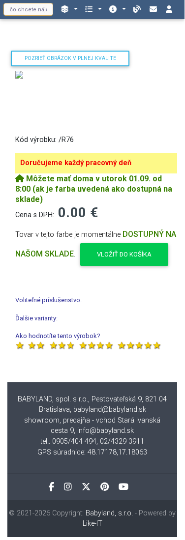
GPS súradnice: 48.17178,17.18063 (92, 452)
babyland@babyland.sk (109, 409)
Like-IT (92, 523)
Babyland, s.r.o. (109, 513)
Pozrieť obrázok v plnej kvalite (70, 58)
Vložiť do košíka (124, 254)
